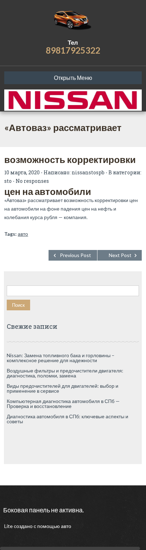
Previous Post (75, 255)
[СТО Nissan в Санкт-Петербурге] (72, 19)
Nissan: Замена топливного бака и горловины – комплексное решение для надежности (60, 357)
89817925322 (73, 50)
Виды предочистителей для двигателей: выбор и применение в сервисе (62, 388)
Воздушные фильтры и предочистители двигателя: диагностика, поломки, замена (65, 373)
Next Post (120, 255)
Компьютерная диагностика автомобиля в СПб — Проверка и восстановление (63, 403)
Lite (9, 526)
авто (23, 234)
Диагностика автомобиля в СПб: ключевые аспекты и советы (67, 418)
